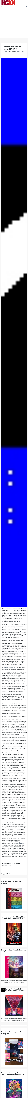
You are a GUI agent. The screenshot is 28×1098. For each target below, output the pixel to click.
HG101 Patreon (20, 843)
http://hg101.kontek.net (9, 667)
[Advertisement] (14, 24)
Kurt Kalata (12, 51)
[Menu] (3, 990)
